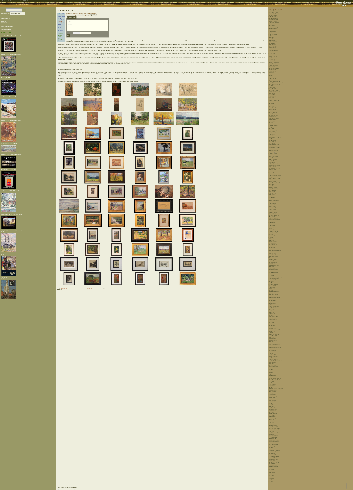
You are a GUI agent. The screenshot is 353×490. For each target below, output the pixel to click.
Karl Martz (271, 249)
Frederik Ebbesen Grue (274, 179)
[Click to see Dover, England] (93, 235)
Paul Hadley (271, 185)
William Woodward (273, 465)
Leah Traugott (272, 415)
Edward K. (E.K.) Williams (274, 450)
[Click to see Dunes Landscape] (93, 163)
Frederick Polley (272, 313)
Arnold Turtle (271, 422)
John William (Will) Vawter (274, 428)
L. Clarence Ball (272, 31)
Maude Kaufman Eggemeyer (275, 137)
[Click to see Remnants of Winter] (117, 206)
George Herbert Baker (274, 28)
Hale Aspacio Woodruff (274, 462)
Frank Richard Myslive (274, 278)
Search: (3, 10)
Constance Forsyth (273, 153)
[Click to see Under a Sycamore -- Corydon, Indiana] (117, 163)
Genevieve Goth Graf (273, 174)
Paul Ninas (271, 290)
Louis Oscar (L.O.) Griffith (274, 178)
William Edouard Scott (273, 349)
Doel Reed (271, 324)
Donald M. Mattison (273, 251)
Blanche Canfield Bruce (274, 68)
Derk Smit (271, 372)
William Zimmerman (273, 473)
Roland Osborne (272, 296)
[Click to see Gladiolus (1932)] (93, 119)
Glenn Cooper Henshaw (274, 200)
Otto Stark (271, 387)
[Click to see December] (140, 134)
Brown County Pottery (273, 316)
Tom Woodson (272, 463)
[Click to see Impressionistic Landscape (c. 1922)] (69, 105)
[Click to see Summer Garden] (140, 221)
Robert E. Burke (272, 78)
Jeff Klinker (271, 228)
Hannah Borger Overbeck (274, 299)
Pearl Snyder (271, 381)
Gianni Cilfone (272, 93)
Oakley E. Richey (272, 331)
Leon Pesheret (272, 309)
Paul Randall (271, 322)
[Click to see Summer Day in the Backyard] (93, 250)
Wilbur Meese (272, 257)
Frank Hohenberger (273, 204)
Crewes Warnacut (273, 437)
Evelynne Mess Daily (273, 115)
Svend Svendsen (272, 401)
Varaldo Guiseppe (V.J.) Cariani (275, 82)
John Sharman (272, 357)
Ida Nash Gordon (272, 169)
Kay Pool (270, 315)
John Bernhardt (272, 49)
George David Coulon (273, 107)
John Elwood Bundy (273, 77)
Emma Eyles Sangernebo (274, 344)
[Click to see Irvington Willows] (188, 279)
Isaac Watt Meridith (273, 259)
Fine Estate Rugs (19, 0)
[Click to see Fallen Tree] (140, 119)
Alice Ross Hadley (273, 187)
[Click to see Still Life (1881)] (69, 90)
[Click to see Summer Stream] (69, 148)
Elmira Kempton (272, 221)
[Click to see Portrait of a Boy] (140, 177)
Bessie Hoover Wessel (274, 441)
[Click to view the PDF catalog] (28, 44)
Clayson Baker (272, 30)
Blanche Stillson (272, 394)
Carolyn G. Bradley (273, 59)
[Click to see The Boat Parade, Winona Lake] (188, 105)
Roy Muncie (271, 275)
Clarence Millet (272, 268)
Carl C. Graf (271, 172)
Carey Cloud (271, 97)
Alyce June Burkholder (274, 79)
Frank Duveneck (272, 132)
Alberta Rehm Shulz (273, 368)
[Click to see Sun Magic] (116, 119)
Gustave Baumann (273, 41)
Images (70, 33)
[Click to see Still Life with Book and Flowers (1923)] (164, 105)
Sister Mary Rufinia (273, 340)
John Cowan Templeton (274, 407)
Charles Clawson (272, 96)
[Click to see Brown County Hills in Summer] (92, 177)
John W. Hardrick (272, 190)
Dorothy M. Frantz (273, 157)
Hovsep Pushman (273, 319)
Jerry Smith (271, 374)
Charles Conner (272, 104)
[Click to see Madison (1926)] (140, 264)
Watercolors (60, 40)
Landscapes (60, 33)
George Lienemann (273, 241)
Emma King (271, 226)
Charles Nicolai (272, 287)
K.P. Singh (271, 369)
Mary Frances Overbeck (274, 301)
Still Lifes (60, 39)
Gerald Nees (271, 281)
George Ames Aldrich (273, 19)
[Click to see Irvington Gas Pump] (69, 163)
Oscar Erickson (272, 141)
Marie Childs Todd (273, 409)
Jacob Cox (271, 110)
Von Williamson (272, 453)
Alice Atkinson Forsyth (273, 150)
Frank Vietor (271, 431)
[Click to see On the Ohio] (188, 119)
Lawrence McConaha (273, 256)
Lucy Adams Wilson (273, 454)
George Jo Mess (272, 263)
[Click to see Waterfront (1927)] (188, 235)
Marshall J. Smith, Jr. (273, 376)
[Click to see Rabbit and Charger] (164, 192)
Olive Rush (271, 341)
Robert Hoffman (272, 203)
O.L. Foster (271, 154)
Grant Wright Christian (273, 90)
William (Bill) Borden (273, 56)
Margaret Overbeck (273, 300)
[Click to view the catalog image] (28, 87)
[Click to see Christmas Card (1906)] (188, 250)
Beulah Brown (272, 66)
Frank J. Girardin (272, 166)
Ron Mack (271, 481)
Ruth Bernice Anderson (274, 22)
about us (3, 19)
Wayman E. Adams (273, 15)
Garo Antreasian (272, 24)
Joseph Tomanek (272, 410)
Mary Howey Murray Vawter (275, 429)
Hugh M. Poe (271, 312)
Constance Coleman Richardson (276, 329)
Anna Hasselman (272, 193)
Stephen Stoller (272, 397)
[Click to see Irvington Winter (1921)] (116, 148)
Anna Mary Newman (273, 284)
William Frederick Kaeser (274, 219)
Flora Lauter (271, 238)
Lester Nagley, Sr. (272, 279)
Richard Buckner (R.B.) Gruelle (275, 182)
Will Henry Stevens (273, 393)
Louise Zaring (272, 472)
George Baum (272, 38)
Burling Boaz (271, 478)
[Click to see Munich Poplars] (140, 163)
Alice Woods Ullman (273, 425)
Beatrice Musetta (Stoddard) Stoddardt (277, 396)
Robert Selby (271, 353)
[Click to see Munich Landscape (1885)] (69, 177)
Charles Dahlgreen (273, 113)
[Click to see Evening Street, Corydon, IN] (69, 235)
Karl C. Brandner (272, 60)
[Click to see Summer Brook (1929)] (164, 177)
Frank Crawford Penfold (274, 306)
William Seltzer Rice (273, 328)
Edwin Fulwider (272, 162)
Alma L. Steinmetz (273, 391)
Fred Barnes (271, 35)
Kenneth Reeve (272, 325)
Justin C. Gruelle (272, 181)
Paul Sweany (271, 403)
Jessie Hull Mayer (273, 253)
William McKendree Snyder (274, 379)
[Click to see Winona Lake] (140, 192)
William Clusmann (272, 99)
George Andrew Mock (273, 269)
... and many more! (273, 482)
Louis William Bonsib (273, 54)
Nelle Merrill (271, 260)
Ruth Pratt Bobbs (272, 52)
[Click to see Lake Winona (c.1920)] (69, 250)
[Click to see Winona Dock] (187, 221)
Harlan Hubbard (272, 207)
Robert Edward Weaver (274, 440)
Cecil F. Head (271, 194)
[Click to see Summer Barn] (69, 192)
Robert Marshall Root (273, 335)
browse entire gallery (6, 29)
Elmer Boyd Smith (272, 375)
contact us (3, 21)
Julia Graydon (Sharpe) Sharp (275, 360)
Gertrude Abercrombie (273, 10)
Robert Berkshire (272, 47)
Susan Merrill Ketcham (274, 224)
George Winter (272, 460)
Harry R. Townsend (273, 413)
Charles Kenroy (272, 222)
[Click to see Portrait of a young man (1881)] (140, 105)
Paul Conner (271, 103)
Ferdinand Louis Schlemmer (275, 347)
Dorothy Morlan (272, 271)
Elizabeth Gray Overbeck (274, 297)
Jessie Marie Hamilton (273, 188)
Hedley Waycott (272, 438)
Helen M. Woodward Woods (275, 468)
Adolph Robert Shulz (273, 366)
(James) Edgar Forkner (274, 149)
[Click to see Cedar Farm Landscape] (188, 163)
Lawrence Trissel (272, 416)
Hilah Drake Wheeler (273, 444)
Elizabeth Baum (272, 40)
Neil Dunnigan (272, 131)
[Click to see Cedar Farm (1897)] (164, 206)
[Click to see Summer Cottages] (164, 134)
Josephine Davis (272, 119)
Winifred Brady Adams (273, 16)
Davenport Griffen (273, 177)
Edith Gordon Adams (273, 12)
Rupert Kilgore (272, 225)
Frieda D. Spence (272, 384)
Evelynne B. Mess (273, 262)
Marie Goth (271, 171)
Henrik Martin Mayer (273, 254)
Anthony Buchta (272, 71)
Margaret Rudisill (272, 338)
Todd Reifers (271, 326)
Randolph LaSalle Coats (274, 100)
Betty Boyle (271, 57)
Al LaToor (271, 237)
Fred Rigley (271, 332)
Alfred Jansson (272, 216)
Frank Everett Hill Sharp (274, 359)
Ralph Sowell (271, 382)
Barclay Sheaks (272, 362)
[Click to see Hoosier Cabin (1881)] (188, 134)
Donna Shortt (271, 363)
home (2, 16)
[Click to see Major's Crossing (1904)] (69, 134)
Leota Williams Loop (273, 244)
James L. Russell (272, 343)
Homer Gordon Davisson (274, 124)
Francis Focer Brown (273, 65)
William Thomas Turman (274, 421)
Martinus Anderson (273, 21)
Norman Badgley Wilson (274, 456)
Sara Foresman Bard (273, 32)
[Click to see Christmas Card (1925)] (140, 279)
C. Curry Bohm (272, 53)
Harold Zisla (271, 475)
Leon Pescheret (272, 307)
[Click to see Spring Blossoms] (140, 206)
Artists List (59, 289)
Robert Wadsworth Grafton (275, 175)
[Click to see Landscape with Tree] (188, 192)
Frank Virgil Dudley (273, 129)
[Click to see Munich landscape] (93, 90)
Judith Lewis (271, 240)
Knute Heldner (272, 197)
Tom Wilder (271, 447)
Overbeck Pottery (273, 303)
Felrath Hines (271, 202)
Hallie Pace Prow (272, 318)
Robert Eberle (272, 134)
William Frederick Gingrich (274, 165)
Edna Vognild (271, 434)
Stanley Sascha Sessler (274, 356)
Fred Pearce (271, 304)
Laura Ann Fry (272, 160)
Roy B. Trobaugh (272, 418)
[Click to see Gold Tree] (164, 119)
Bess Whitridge (272, 446)
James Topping (272, 412)
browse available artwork (7, 26)
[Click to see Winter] (164, 148)
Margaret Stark (272, 385)
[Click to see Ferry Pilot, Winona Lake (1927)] (164, 163)
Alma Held (271, 196)
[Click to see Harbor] (93, 192)
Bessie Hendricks (272, 199)
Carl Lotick (271, 246)
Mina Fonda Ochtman (273, 294)
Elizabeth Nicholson (273, 285)
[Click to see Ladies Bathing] (93, 221)
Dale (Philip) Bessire (273, 50)
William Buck (271, 72)
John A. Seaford (272, 350)
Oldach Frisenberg (273, 159)
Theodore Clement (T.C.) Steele (276, 388)
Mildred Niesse (272, 288)
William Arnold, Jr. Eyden (274, 144)
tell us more (64, 288)
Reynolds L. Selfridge (273, 354)
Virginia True (271, 419)
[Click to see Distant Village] (164, 250)
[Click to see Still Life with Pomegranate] (93, 148)
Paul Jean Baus (272, 43)
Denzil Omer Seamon (273, 351)
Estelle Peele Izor (272, 213)
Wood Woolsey (272, 471)
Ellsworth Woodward (273, 466)
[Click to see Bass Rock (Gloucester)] (93, 134)
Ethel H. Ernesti (272, 143)
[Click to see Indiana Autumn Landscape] (117, 177)
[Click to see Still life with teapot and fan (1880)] (117, 90)
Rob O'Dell (271, 293)
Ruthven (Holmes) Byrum (274, 81)
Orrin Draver (271, 128)
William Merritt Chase (273, 88)
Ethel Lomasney (272, 243)
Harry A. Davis (272, 121)
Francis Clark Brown (273, 63)
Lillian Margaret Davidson (274, 118)
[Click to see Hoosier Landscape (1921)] (188, 148)
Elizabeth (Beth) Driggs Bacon (275, 27)
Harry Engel (271, 138)
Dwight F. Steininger (273, 390)
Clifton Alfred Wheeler (273, 443)
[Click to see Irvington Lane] (69, 264)
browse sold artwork (5, 28)
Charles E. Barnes (273, 34)
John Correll (271, 106)
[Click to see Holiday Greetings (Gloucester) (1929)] (164, 264)
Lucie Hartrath (272, 191)
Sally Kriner (271, 234)
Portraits (59, 36)
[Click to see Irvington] (69, 221)
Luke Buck (271, 75)
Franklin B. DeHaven (273, 125)
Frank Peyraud (272, 310)
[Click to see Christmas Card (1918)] (164, 279)
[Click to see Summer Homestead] (140, 250)
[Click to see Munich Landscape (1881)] (188, 90)
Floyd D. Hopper (272, 206)
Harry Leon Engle (272, 140)
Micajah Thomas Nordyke (274, 291)
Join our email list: (5, 13)
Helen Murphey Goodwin (274, 168)
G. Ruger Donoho (272, 127)
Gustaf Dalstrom (272, 116)
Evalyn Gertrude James (274, 215)
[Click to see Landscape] (69, 206)
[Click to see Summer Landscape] (140, 235)
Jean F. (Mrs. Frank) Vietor (275, 432)
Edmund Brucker (272, 69)
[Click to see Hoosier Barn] (116, 192)
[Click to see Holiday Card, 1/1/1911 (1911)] (117, 105)
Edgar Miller (271, 266)
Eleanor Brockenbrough (274, 62)
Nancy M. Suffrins (273, 400)
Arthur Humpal (272, 210)
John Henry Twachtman (274, 423)
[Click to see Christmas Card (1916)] (116, 279)
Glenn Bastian (272, 37)
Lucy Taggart (271, 406)
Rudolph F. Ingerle (273, 212)
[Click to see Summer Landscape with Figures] (116, 134)
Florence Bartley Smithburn (275, 378)
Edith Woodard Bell (273, 46)
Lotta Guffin (271, 184)
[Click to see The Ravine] (93, 279)
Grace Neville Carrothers (274, 84)
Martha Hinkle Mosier (273, 272)
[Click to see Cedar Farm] (93, 105)
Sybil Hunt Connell (273, 102)
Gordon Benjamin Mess (274, 265)
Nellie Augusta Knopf (273, 231)
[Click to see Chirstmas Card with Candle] (164, 221)
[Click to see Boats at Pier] (93, 206)
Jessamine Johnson (273, 218)
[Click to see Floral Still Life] (187, 177)
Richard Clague (272, 94)
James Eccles (272, 135)
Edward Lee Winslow (273, 459)
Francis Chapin (272, 87)
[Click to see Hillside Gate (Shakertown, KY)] (164, 235)
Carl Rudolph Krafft (273, 232)
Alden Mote (271, 274)
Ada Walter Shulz (272, 365)
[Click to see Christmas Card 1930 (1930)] (117, 250)
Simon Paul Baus (272, 44)
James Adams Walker (273, 435)
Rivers (59, 37)
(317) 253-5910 (93, 15)
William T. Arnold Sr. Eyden (274, 146)
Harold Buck (271, 74)
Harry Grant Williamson (274, 451)
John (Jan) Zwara (273, 476)
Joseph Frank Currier (273, 112)
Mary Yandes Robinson (274, 334)
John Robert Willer (273, 448)
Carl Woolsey (271, 469)
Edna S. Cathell (272, 85)
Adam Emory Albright (273, 18)
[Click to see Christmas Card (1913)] (69, 279)
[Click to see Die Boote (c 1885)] (140, 148)
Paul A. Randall (272, 321)
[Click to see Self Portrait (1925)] (116, 264)
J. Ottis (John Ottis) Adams (275, 13)
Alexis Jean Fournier (273, 156)
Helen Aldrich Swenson (274, 404)
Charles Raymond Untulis (274, 426)
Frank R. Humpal (272, 209)
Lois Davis (271, 122)
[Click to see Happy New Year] (117, 235)
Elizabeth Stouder (272, 398)
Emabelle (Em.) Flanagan (274, 147)
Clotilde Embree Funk (273, 163)
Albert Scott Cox (272, 109)
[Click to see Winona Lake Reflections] (69, 119)
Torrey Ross (271, 337)
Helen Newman (272, 282)
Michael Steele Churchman (274, 91)
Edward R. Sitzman (273, 371)
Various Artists (272, 25)
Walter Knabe (271, 229)
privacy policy (4, 22)
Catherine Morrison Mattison (275, 250)
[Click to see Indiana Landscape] (140, 90)
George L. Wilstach (273, 457)
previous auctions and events (8, 33)
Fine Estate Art (11, 0)
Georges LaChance (273, 235)
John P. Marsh (272, 247)
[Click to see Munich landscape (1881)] (164, 90)
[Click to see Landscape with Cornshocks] (188, 206)
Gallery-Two (26, 0)
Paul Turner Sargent (273, 346)
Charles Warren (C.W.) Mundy (275, 276)
